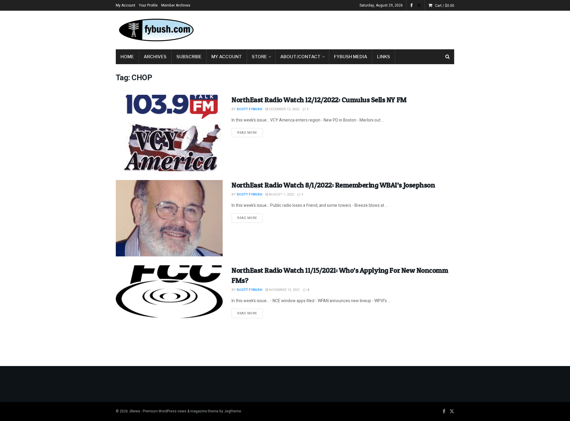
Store (259, 56)
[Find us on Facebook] (411, 5)
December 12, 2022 (283, 109)
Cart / (444, 5)
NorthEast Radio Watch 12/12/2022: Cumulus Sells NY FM (319, 99)
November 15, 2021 (284, 289)
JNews (134, 411)
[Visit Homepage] (156, 30)
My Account (125, 5)
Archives (155, 56)
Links (383, 56)
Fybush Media (350, 56)
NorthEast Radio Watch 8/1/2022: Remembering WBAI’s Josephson (333, 185)
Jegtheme (232, 411)
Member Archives (175, 5)
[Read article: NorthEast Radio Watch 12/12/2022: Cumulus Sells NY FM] (169, 133)
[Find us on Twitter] (419, 5)
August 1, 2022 (281, 194)
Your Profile (148, 5)
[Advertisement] (346, 28)
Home (127, 56)
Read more (250, 132)
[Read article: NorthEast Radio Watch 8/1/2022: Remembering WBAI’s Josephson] (169, 218)
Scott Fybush (249, 109)
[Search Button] (447, 56)
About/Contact (300, 56)
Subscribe (189, 56)
